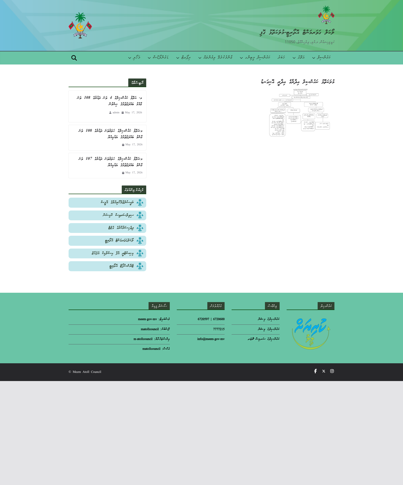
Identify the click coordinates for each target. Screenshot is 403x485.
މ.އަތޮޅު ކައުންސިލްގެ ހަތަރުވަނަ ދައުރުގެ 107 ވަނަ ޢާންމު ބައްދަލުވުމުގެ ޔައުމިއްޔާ (110, 162)
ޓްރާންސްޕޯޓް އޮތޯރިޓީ (122, 266)
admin (116, 113)
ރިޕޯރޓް (186, 58)
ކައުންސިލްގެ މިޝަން (269, 319)
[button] (314, 58)
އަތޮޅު (301, 58)
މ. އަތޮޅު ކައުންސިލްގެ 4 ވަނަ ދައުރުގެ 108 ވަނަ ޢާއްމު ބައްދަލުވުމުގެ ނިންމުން (109, 101)
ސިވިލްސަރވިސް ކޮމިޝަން (118, 215)
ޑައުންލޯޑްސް (161, 58)
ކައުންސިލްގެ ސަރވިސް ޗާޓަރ (264, 339)
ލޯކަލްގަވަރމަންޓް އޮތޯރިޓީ (119, 240)
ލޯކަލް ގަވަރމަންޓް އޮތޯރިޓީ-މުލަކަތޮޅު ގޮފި (297, 32)
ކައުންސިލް (324, 58)
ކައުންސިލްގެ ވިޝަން (269, 329)
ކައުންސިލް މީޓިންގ (257, 58)
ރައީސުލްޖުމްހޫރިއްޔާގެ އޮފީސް (117, 202)
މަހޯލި (136, 58)
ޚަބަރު (281, 58)
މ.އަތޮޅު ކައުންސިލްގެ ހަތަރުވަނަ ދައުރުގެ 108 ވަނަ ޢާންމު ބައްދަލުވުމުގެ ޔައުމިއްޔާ (110, 134)
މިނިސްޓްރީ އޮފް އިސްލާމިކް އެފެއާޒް (113, 253)
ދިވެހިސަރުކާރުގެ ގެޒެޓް (121, 228)
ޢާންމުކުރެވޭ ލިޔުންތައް (217, 58)
